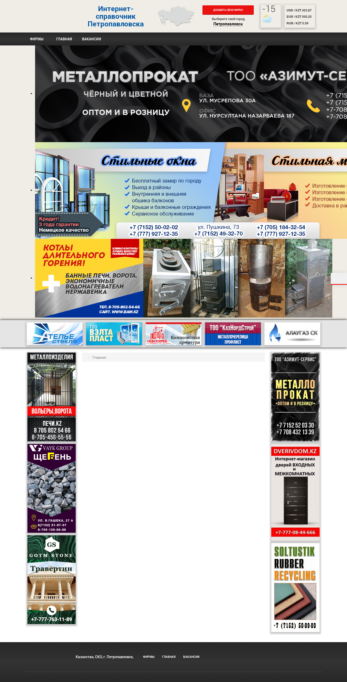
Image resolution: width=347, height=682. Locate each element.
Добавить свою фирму (228, 10)
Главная (64, 39)
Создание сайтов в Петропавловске (270, 662)
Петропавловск (228, 24)
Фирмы (36, 39)
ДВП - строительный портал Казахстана (46, 16)
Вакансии (91, 39)
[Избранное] (339, 279)
